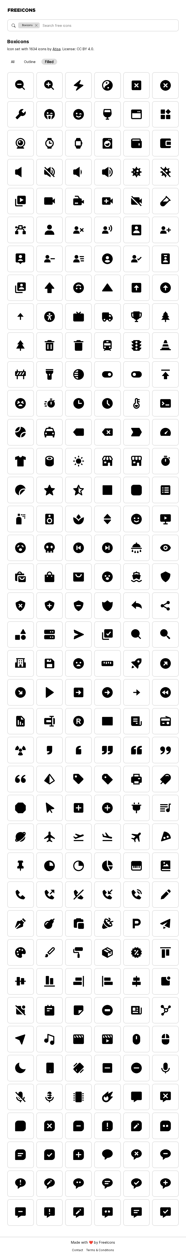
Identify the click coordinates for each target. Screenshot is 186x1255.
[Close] (36, 25)
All (13, 62)
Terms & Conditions (100, 1250)
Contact (78, 1250)
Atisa (57, 49)
